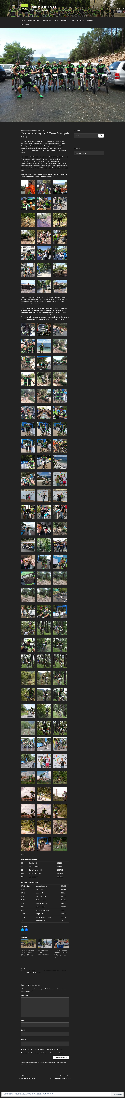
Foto (72, 20)
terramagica (29, 972)
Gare (56, 20)
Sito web (24, 1040)
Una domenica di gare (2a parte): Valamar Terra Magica (27, 952)
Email (23, 1030)
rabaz (39, 971)
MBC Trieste (45, 7)
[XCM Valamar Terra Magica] (45, 943)
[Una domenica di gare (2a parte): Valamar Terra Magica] (28, 943)
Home (23, 20)
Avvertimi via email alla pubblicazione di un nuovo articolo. (43, 1053)
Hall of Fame (25, 24)
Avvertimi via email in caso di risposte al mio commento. (42, 1049)
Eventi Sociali (46, 20)
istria (33, 971)
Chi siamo (80, 20)
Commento (25, 995)
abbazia (27, 971)
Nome (23, 1020)
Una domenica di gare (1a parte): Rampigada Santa (60, 952)
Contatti (90, 20)
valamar (38, 972)
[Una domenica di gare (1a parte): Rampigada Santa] (61, 943)
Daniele (41, 130)
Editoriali (64, 20)
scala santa (62, 971)
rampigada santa (49, 971)
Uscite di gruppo (33, 20)
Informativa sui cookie (40, 1094)
